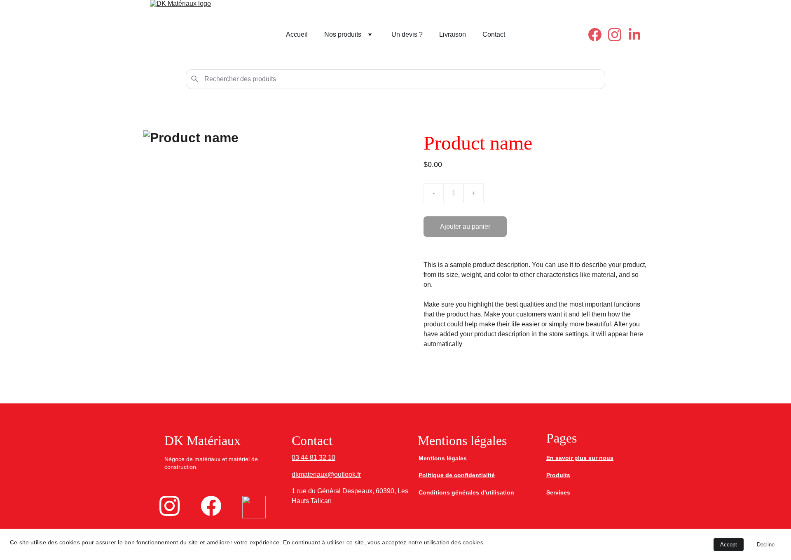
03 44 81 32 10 (313, 457)
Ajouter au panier (465, 226)
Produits (558, 475)
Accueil (297, 34)
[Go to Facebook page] (598, 34)
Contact (493, 34)
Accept (728, 544)
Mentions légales (443, 458)
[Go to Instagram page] (618, 34)
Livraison (452, 34)
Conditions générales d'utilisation (466, 492)
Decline (766, 544)
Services (558, 492)
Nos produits (342, 34)
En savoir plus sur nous (579, 458)
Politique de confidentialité (457, 475)
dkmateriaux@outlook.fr (326, 474)
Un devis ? (407, 34)
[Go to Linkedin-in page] (634, 34)
